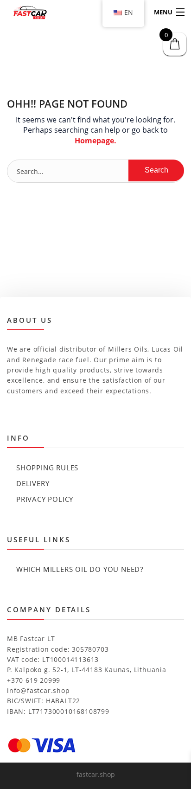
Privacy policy (44, 499)
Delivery (32, 483)
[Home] (24, 12)
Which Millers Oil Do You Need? (79, 569)
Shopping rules (47, 467)
